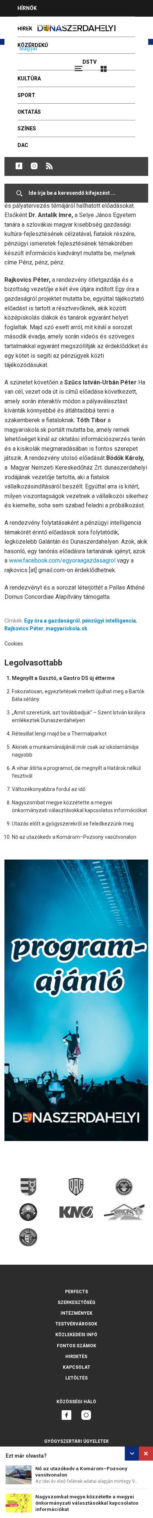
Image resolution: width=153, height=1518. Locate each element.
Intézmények (76, 1313)
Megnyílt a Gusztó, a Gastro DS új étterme (63, 678)
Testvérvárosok (76, 1324)
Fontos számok (76, 1345)
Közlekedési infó (76, 1334)
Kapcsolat (76, 1367)
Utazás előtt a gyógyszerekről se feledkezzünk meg (73, 824)
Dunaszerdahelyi (19, 166)
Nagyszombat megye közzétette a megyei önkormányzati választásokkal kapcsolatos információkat (87, 1503)
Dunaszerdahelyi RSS (49, 166)
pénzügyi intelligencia (109, 621)
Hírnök (27, 8)
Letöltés (76, 1378)
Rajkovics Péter (23, 628)
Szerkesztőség (76, 1302)
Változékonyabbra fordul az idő (48, 789)
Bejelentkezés (131, 66)
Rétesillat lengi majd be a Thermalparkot (59, 734)
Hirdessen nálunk (42, 25)
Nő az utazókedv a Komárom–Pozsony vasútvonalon (74, 837)
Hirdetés (76, 1356)
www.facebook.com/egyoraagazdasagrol (62, 560)
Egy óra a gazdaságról (52, 621)
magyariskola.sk (66, 628)
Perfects (76, 1291)
